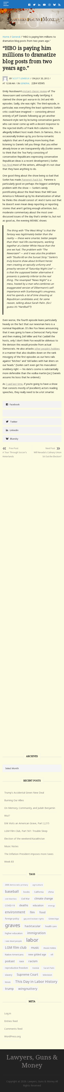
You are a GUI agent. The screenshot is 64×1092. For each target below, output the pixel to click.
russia (35, 967)
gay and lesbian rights (34, 918)
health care (51, 926)
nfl (52, 954)
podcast (10, 961)
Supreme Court (27, 974)
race (21, 961)
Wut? (7, 815)
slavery (8, 974)
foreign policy (12, 918)
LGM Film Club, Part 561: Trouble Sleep (25, 831)
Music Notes (11, 846)
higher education (14, 933)
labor (32, 939)
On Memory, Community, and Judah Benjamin (29, 808)
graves (12, 925)
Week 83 (9, 861)
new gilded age (37, 954)
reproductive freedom (16, 967)
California (39, 891)
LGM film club (15, 947)
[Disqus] (32, 502)
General (16, 36)
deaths (23, 905)
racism (33, 961)
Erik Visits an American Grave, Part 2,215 (26, 823)
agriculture (37, 884)
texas (8, 982)
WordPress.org (12, 1036)
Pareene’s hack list (31, 179)
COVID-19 (10, 905)
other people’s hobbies (47, 348)
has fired (8, 164)
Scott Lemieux (21, 78)
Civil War (25, 898)
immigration (36, 933)
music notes (50, 947)
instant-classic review (35, 91)
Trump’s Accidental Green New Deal (24, 792)
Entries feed (11, 1021)
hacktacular (33, 926)
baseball (12, 891)
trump (9, 989)
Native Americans (14, 954)
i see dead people (13, 941)
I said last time (14, 384)
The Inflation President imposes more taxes (28, 854)
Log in (7, 1013)
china (51, 891)
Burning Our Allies (14, 800)
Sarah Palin (49, 968)
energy (51, 905)
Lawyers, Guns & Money (32, 1061)
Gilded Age (53, 918)
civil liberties (11, 898)
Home (6, 36)
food (42, 912)
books (26, 891)
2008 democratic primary (16, 885)
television (47, 974)
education (38, 905)
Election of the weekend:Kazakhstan (24, 838)
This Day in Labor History (36, 981)
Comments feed (13, 1028)
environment (15, 912)
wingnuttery (27, 988)
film (32, 912)
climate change (43, 898)
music (35, 948)
